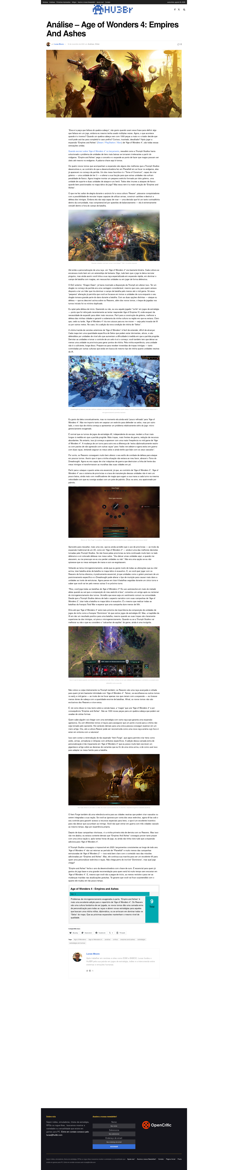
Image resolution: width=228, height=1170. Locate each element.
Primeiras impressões (63, 2)
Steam (100, 142)
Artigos (74, 2)
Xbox (119, 142)
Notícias (45, 2)
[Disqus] (114, 1011)
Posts (180, 1159)
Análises (52, 2)
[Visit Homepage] (107, 9)
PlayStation (110, 142)
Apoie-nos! (100, 2)
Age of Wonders (80, 939)
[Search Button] (184, 10)
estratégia (141, 939)
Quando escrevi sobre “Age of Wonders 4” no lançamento (93, 151)
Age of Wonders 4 (95, 939)
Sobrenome (114, 1129)
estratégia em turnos (77, 943)
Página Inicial (170, 1159)
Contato (107, 2)
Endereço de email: (114, 1137)
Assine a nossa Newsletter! (86, 2)
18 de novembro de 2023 (76, 44)
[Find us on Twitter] (179, 9)
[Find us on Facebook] (174, 9)
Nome (114, 1121)
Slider (97, 44)
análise (107, 939)
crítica (115, 939)
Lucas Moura (59, 44)
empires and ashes (128, 939)
